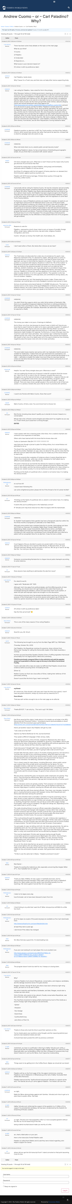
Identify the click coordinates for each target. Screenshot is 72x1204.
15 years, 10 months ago (38, 30)
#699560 (67, 627)
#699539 (67, 241)
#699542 (67, 315)
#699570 (67, 935)
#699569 (68, 914)
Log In (65, 1190)
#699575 (68, 1025)
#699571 (68, 945)
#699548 (67, 429)
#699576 (68, 1043)
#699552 (68, 513)
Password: (6, 1180)
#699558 (68, 604)
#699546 (67, 399)
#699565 (68, 859)
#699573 (67, 972)
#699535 (67, 139)
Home (2, 26)
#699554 (67, 555)
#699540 (67, 251)
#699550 (67, 479)
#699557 (68, 577)
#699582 (68, 1130)
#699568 (68, 903)
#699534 (67, 126)
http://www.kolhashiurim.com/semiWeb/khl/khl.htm (31, 924)
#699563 (67, 705)
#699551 (68, 495)
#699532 (67, 72)
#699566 (68, 874)
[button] (54, 1)
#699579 (68, 1087)
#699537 (67, 183)
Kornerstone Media (54, 1202)
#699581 (68, 1115)
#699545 (67, 389)
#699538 (67, 222)
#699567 (68, 889)
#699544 (67, 366)
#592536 (67, 41)
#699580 (67, 1102)
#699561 (68, 638)
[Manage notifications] (67, 1199)
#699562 (68, 684)
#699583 (67, 1148)
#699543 (67, 344)
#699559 (68, 617)
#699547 (67, 409)
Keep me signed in (11, 1186)
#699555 (68, 566)
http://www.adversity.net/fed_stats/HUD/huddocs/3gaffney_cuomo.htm (37, 105)
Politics (12, 26)
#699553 (67, 539)
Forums (7, 26)
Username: (6, 1174)
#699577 (68, 1058)
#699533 (67, 86)
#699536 (67, 157)
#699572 (68, 962)
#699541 (68, 295)
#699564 (67, 715)
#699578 (68, 1069)
